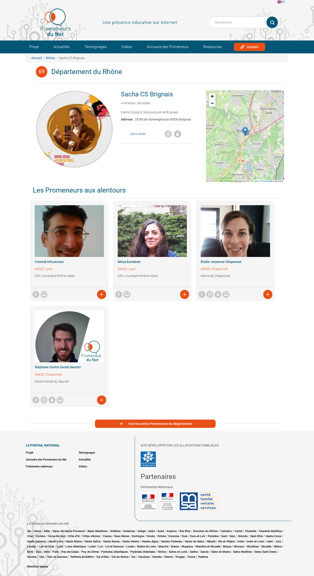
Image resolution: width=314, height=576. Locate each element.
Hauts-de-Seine (194, 541)
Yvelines (203, 557)
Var (133, 557)
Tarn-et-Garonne (57, 557)
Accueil (36, 58)
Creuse (107, 536)
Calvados (226, 531)
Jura (278, 541)
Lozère (130, 546)
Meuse (227, 546)
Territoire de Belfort (82, 557)
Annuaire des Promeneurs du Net (46, 459)
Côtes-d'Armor (91, 536)
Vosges (180, 557)
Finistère (213, 536)
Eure (184, 536)
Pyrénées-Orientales (143, 551)
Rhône (50, 58)
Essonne (173, 536)
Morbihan (253, 546)
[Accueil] (55, 22)
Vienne (168, 557)
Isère (270, 541)
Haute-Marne (74, 541)
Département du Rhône (86, 72)
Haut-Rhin (256, 536)
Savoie (204, 551)
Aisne (37, 531)
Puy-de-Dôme (90, 551)
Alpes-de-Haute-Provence (69, 531)
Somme (31, 557)
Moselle (266, 546)
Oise (38, 551)
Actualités (62, 47)
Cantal (238, 531)
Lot (100, 546)
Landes (31, 546)
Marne (175, 546)
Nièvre (278, 546)
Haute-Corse (273, 536)
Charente (250, 531)
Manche (163, 546)
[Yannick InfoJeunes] (69, 231)
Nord (30, 551)
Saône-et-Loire (178, 551)
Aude (160, 531)
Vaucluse (143, 557)
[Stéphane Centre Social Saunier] (69, 336)
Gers (232, 536)
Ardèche (115, 531)
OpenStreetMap (267, 181)
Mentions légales (37, 566)
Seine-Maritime (242, 551)
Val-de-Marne (119, 557)
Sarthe (194, 551)
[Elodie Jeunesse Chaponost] (235, 231)
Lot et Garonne (114, 546)
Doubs (151, 536)
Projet (34, 47)
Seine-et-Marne (220, 551)
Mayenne (187, 546)
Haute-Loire (56, 541)
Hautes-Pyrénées (171, 541)
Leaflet (255, 181)
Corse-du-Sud (56, 536)
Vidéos (126, 47)
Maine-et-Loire (146, 546)
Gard (224, 536)
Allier (47, 531)
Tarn (41, 557)
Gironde (243, 536)
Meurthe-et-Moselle (208, 546)
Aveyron (172, 531)
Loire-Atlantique (76, 546)
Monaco (239, 546)
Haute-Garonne (36, 541)
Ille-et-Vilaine (226, 541)
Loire (60, 546)
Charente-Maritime (270, 531)
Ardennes (129, 531)
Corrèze (40, 536)
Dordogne (138, 536)
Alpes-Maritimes (97, 531)
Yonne (191, 557)
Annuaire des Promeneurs (167, 47)
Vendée (156, 557)
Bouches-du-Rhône (205, 531)
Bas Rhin (185, 531)
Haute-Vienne (130, 541)
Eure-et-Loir (197, 536)
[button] (245, 131)
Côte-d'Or (74, 536)
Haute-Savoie (111, 541)
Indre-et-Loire (255, 541)
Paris (55, 551)
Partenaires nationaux (39, 466)
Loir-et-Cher (46, 546)
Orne (47, 551)
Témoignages (95, 47)
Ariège (142, 531)
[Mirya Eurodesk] (152, 231)
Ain (29, 531)
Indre (240, 541)
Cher (30, 536)
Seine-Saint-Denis (265, 551)
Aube (151, 531)
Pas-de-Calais (70, 551)
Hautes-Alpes (150, 541)
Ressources (212, 47)
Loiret (92, 546)
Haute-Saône (92, 541)
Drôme (162, 536)
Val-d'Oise (102, 557)
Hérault (211, 541)
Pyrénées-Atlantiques (114, 551)
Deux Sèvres (121, 536)
